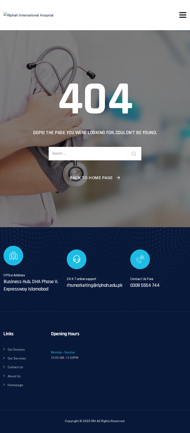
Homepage (15, 385)
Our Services (17, 358)
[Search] (134, 153)
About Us (14, 376)
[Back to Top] (180, 425)
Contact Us (15, 367)
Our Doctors (16, 349)
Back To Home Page (91, 177)
